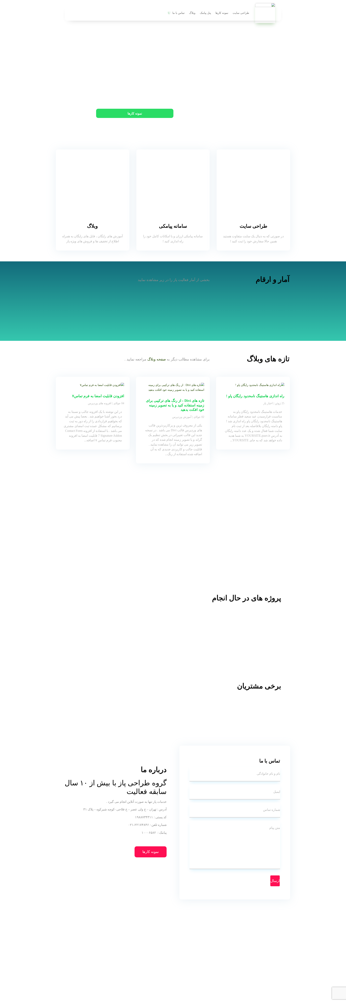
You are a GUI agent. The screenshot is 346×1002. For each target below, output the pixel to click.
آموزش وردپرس (181, 416)
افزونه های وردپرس (99, 403)
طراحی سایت (241, 12)
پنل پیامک (205, 12)
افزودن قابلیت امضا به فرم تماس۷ (98, 396)
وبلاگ (192, 12)
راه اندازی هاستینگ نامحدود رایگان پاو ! (255, 396)
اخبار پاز (268, 403)
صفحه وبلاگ (156, 359)
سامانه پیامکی (173, 226)
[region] (173, 638)
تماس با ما (178, 12)
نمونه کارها (221, 12)
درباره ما (213, 113)
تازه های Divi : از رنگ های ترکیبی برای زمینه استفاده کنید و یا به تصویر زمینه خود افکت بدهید (175, 405)
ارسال (275, 881)
